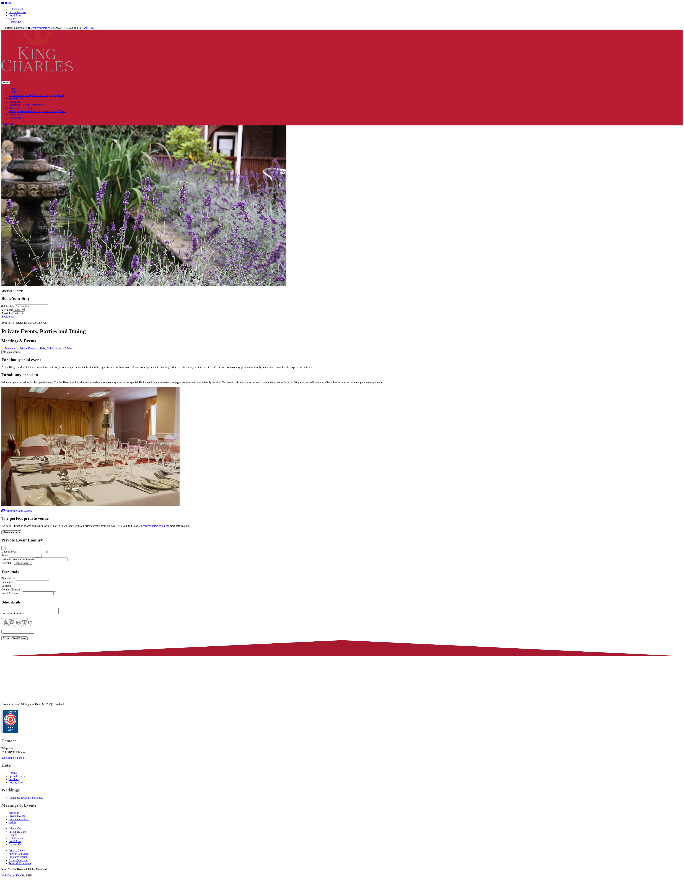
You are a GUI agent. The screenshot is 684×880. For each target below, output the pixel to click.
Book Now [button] (7, 316)
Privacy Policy (17, 850)
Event (4, 555)
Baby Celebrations (47, 111)
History (13, 18)
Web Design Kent (11, 875)
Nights (8, 309)
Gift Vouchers (16, 9)
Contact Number (10, 589)
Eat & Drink (24, 95)
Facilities (14, 779)
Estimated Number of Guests (17, 559)
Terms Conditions (20, 863)
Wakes (62, 111)
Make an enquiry (11, 352)
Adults (8, 313)
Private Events (28, 111)
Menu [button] (6, 82)
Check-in (8, 306)
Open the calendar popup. (46, 552)
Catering (6, 562)
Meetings (14, 111)
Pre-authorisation (18, 856)
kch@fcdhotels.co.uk (42, 27)
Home (12, 88)
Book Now (87, 27)
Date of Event (9, 551)
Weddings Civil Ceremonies (26, 104)
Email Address (9, 593)
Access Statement (18, 860)
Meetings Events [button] (20, 108)
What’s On (15, 114)
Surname (6, 585)
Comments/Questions (13, 613)
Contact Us (15, 21)
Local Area (15, 15)
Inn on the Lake (17, 12)
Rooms (13, 95)
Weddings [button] (14, 101)
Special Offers (17, 98)
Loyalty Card (56, 95)
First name (7, 582)
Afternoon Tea (40, 95)
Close (6, 638)
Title (3, 578)
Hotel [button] (12, 92)
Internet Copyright (19, 853)
